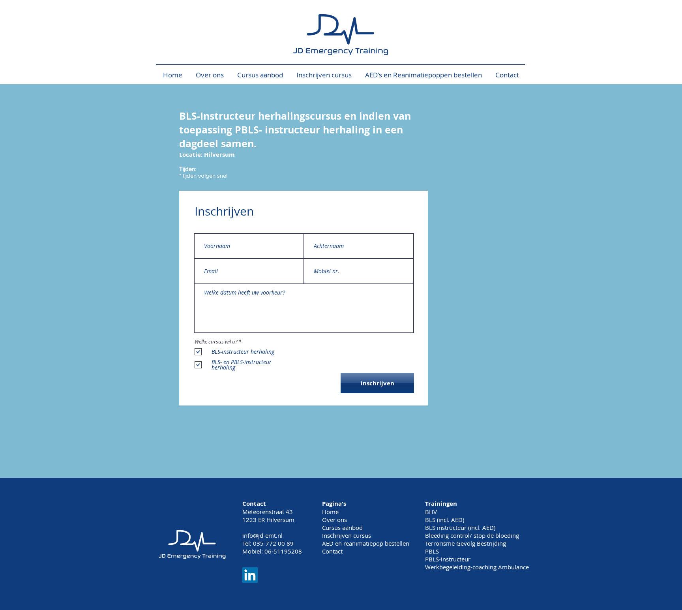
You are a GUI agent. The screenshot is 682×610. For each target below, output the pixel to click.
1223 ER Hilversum (268, 520)
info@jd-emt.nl (262, 535)
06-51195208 (283, 551)
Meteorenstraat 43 (267, 512)
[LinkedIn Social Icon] (250, 575)
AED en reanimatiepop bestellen (365, 543)
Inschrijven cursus (346, 535)
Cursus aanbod (342, 527)
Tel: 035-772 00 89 (268, 543)
